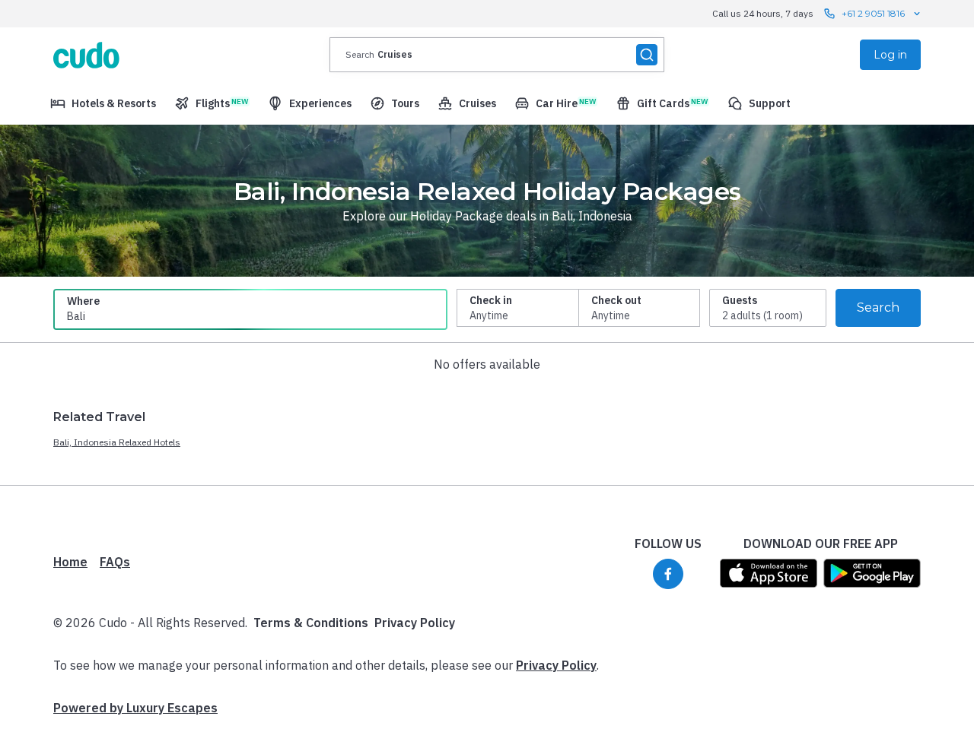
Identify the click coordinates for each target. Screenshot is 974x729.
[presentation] (497, 54)
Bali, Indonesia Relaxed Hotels (116, 442)
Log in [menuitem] (890, 55)
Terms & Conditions (310, 622)
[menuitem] (103, 103)
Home (70, 561)
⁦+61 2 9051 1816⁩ (873, 13)
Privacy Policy (414, 622)
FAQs (115, 561)
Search (878, 307)
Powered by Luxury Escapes (135, 707)
